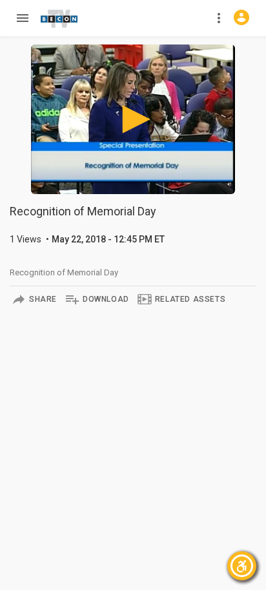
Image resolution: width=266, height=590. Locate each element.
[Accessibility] (241, 565)
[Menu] (22, 18)
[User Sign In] (241, 17)
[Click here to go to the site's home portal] (59, 18)
